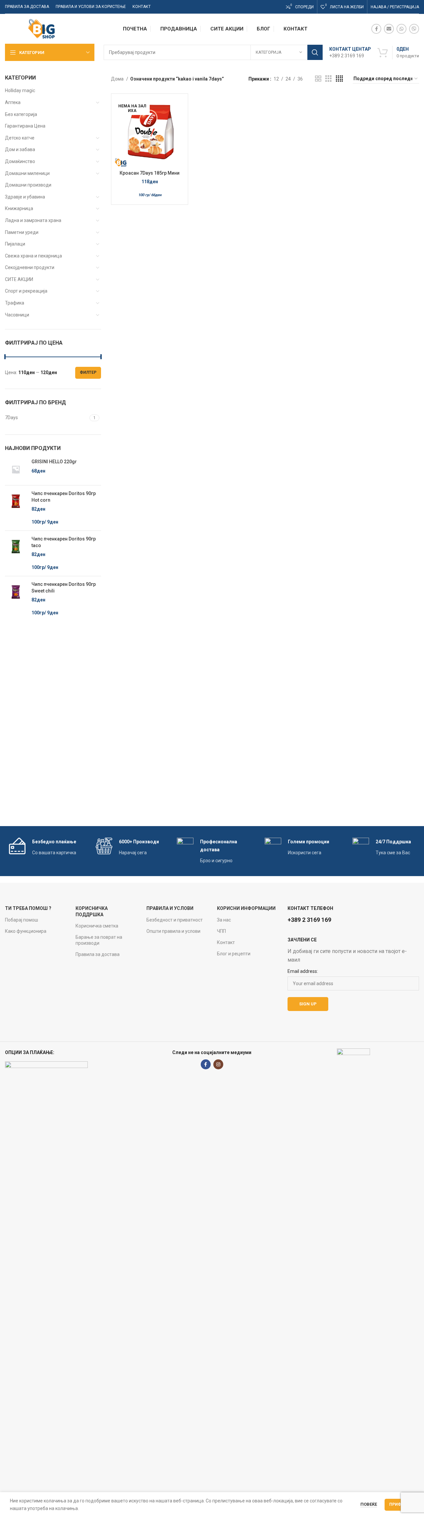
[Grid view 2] (318, 79)
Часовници (17, 314)
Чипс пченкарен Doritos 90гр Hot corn (63, 497)
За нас (224, 920)
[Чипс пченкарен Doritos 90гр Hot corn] (15, 508)
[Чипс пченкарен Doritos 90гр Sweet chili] (15, 598)
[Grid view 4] (339, 79)
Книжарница (19, 208)
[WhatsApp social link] (401, 29)
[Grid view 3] (328, 79)
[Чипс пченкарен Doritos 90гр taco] (15, 553)
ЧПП (221, 931)
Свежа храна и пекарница (33, 255)
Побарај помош (21, 920)
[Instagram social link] (218, 1064)
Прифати (399, 1504)
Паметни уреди (21, 232)
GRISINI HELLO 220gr (54, 461)
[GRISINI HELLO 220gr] (15, 469)
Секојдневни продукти (29, 267)
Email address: (303, 971)
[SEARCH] (315, 52)
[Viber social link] (414, 29)
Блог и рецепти (233, 953)
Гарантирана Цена (25, 126)
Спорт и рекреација (26, 291)
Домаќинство (20, 161)
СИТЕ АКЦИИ (19, 279)
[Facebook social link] (376, 29)
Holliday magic (20, 90)
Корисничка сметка (97, 925)
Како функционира (25, 931)
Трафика (14, 303)
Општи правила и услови (173, 931)
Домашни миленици (27, 173)
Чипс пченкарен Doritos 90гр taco (63, 542)
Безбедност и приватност (174, 920)
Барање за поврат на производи (99, 940)
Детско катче (19, 137)
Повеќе (368, 1504)
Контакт (226, 942)
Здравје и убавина (25, 196)
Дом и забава (20, 149)
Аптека (13, 102)
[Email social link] (389, 29)
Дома (118, 79)
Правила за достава (98, 954)
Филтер (88, 372)
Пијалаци (15, 244)
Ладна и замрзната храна (33, 220)
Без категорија (21, 114)
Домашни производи (28, 185)
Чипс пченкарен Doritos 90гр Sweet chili (63, 587)
